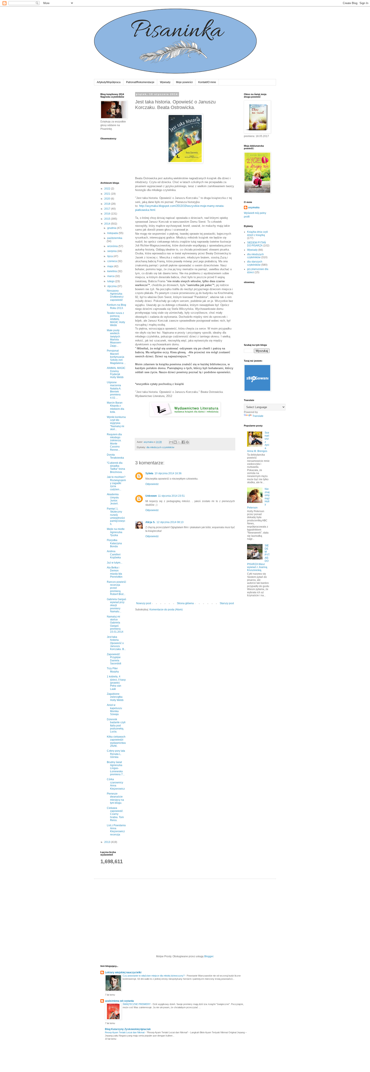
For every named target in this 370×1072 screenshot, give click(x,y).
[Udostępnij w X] (179, 442)
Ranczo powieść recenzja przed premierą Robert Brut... (116, 588)
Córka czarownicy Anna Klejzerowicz (116, 784)
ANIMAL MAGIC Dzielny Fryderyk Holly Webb (116, 373)
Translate (257, 415)
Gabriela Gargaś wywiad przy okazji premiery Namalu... (116, 605)
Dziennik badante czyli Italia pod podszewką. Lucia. (116, 725)
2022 (107, 188)
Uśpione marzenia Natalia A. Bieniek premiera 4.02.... (114, 390)
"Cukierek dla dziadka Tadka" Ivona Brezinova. (116, 467)
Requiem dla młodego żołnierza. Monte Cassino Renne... (114, 442)
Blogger (208, 956)
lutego (111, 281)
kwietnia (112, 271)
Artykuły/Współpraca (109, 82)
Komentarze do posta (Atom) (166, 609)
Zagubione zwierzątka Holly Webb (115, 697)
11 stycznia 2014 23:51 (171, 495)
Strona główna (185, 603)
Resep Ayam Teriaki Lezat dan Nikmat (125, 1032)
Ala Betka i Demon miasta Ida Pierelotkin (114, 572)
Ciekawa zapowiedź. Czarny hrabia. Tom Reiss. (115, 814)
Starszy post (227, 603)
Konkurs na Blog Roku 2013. (116, 306)
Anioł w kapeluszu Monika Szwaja (114, 710)
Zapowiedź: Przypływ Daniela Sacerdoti (114, 659)
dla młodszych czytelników (160, 447)
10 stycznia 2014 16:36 (168, 473)
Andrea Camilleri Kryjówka (114, 554)
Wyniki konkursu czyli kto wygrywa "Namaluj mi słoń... (116, 423)
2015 (107, 218)
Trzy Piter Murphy (113, 670)
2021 (107, 193)
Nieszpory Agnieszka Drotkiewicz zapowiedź (115, 295)
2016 (107, 213)
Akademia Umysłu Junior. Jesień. (113, 499)
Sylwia (149, 473)
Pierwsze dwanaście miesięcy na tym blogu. (115, 798)
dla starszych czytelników (254, 263)
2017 (107, 208)
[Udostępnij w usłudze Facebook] (183, 442)
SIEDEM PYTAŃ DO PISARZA (256, 244)
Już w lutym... (114, 562)
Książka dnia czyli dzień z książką (257, 233)
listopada (113, 233)
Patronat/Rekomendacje (140, 82)
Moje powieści (184, 82)
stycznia (112, 286)
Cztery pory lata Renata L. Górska (116, 754)
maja (110, 266)
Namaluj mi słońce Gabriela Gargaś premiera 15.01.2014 (115, 624)
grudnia (112, 228)
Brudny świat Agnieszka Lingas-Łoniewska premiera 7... (116, 768)
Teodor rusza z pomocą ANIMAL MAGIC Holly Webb (116, 319)
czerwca (112, 261)
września (112, 246)
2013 (107, 842)
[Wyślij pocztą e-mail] (171, 442)
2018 (107, 203)
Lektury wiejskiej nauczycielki (123, 972)
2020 (107, 198)
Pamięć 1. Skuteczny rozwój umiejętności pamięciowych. (116, 516)
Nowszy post (143, 603)
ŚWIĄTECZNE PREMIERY (137, 1004)
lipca (110, 256)
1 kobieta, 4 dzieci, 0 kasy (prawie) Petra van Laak (116, 682)
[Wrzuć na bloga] (175, 442)
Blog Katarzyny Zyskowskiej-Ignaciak (128, 1029)
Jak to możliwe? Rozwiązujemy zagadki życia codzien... (116, 483)
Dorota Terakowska (115, 456)
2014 (107, 223)
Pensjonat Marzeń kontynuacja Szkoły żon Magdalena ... (116, 357)
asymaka (254, 207)
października (114, 238)
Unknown (151, 495)
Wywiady (165, 82)
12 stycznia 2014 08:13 (170, 522)
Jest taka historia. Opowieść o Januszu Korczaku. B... (116, 643)
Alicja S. (150, 522)
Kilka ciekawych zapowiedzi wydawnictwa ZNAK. (116, 741)
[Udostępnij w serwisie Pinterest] (187, 442)
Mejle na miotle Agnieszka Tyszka (116, 532)
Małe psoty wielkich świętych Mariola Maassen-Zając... (114, 338)
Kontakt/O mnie (207, 82)
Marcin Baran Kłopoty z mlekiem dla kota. (115, 407)
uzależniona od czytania (119, 1000)
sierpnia (112, 251)
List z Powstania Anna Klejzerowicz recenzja (116, 830)
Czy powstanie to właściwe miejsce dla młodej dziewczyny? (154, 975)
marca (111, 276)
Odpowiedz (152, 484)
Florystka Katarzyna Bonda (114, 543)
